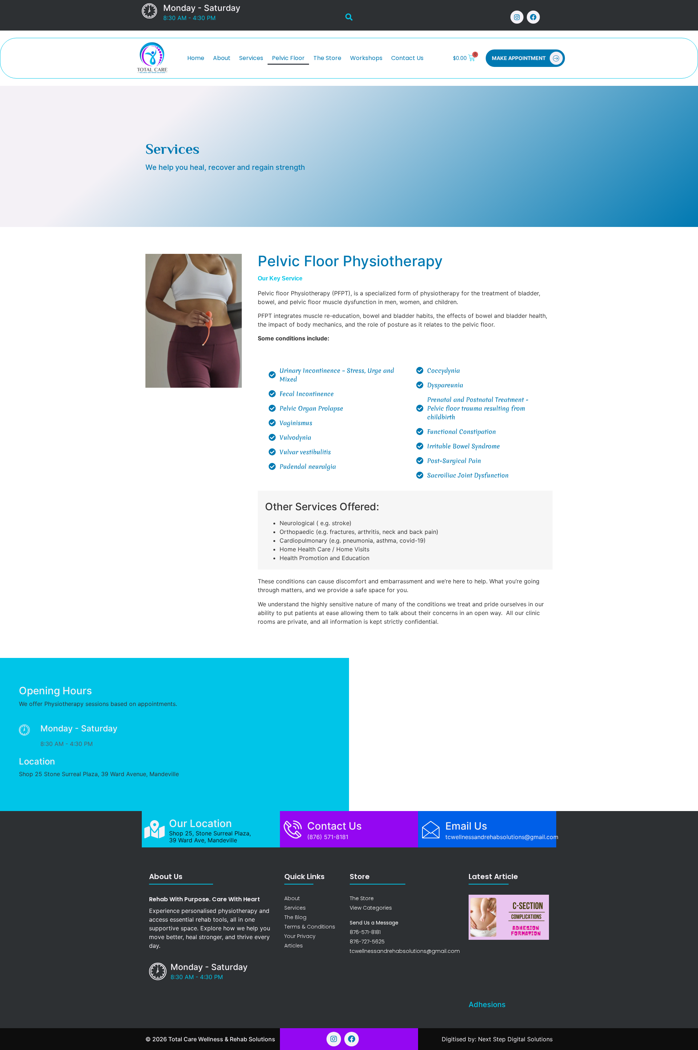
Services (251, 58)
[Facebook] (533, 17)
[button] (349, 17)
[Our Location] (154, 829)
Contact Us (407, 58)
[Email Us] (431, 829)
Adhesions (487, 1004)
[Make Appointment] (556, 58)
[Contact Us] (293, 829)
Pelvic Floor (288, 58)
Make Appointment (519, 58)
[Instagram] (517, 17)
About (221, 58)
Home (195, 58)
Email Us (466, 826)
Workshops (366, 58)
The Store (327, 58)
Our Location (200, 823)
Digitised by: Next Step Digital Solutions (497, 1039)
